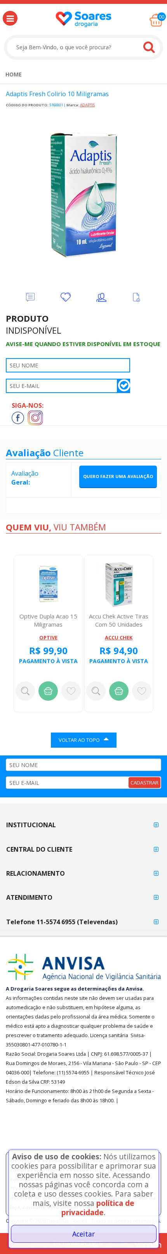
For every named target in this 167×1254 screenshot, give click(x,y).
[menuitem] (13, 74)
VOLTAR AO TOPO (79, 739)
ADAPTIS (87, 104)
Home (13, 74)
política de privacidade (97, 1208)
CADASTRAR (144, 782)
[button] (10, 18)
